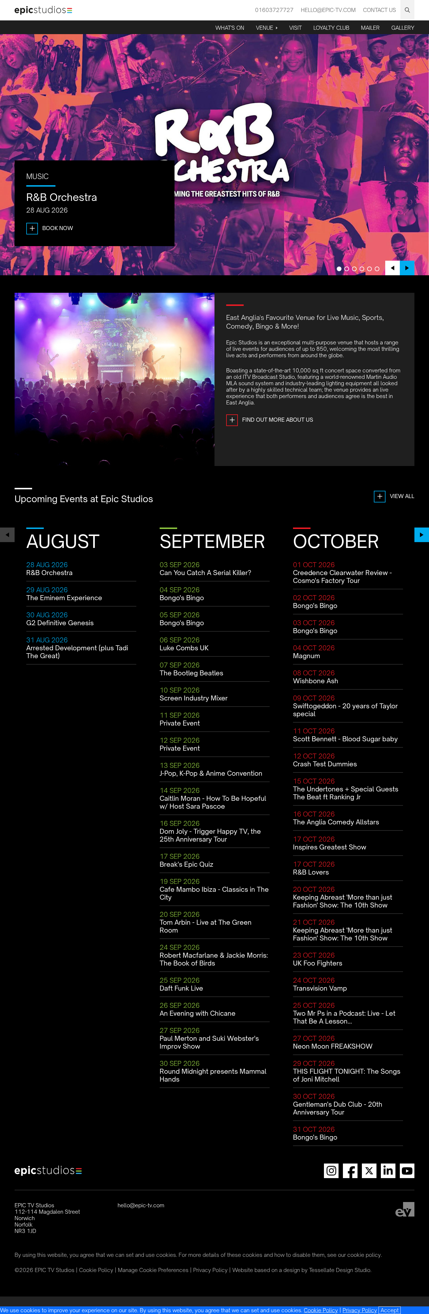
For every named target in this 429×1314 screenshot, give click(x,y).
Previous (392, 268)
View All (395, 496)
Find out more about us (271, 419)
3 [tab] (354, 269)
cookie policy (364, 1255)
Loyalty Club (331, 27)
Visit (295, 27)
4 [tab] (362, 269)
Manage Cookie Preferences (153, 1270)
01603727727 (274, 10)
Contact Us (379, 10)
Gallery (402, 27)
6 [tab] (377, 269)
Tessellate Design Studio (339, 1270)
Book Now (51, 228)
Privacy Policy (360, 1310)
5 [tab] (369, 269)
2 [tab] (346, 269)
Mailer (370, 27)
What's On (229, 27)
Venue (264, 27)
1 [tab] (339, 269)
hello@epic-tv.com (328, 10)
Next (407, 268)
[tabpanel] (214, 154)
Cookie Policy (321, 1310)
